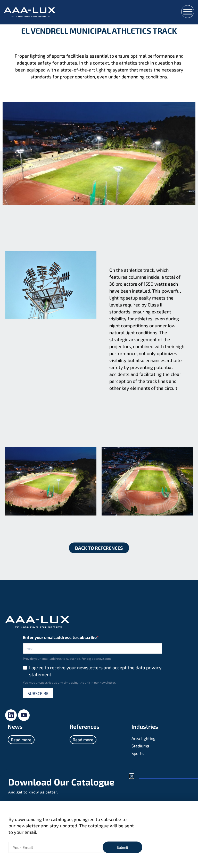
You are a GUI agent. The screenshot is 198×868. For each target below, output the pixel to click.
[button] (132, 776)
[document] (99, 434)
